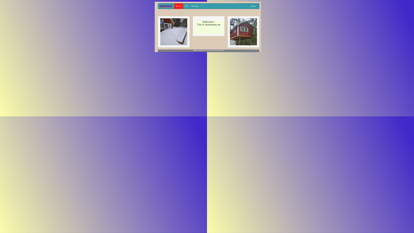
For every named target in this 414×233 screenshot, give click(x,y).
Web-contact (195, 6)
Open (186, 6)
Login (254, 6)
